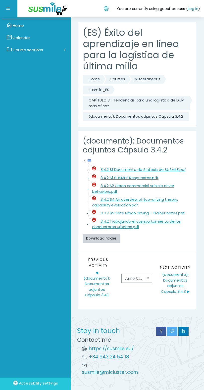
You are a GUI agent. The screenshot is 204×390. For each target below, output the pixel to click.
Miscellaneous (147, 79)
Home (94, 79)
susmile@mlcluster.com (110, 372)
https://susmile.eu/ (111, 348)
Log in (193, 8)
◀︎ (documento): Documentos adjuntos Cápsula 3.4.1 (97, 283)
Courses (117, 79)
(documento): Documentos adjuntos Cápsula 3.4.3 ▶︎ (175, 283)
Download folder (101, 238)
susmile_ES (99, 89)
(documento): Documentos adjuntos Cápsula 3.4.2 (136, 116)
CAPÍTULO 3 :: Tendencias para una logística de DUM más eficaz (136, 103)
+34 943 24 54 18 (109, 356)
